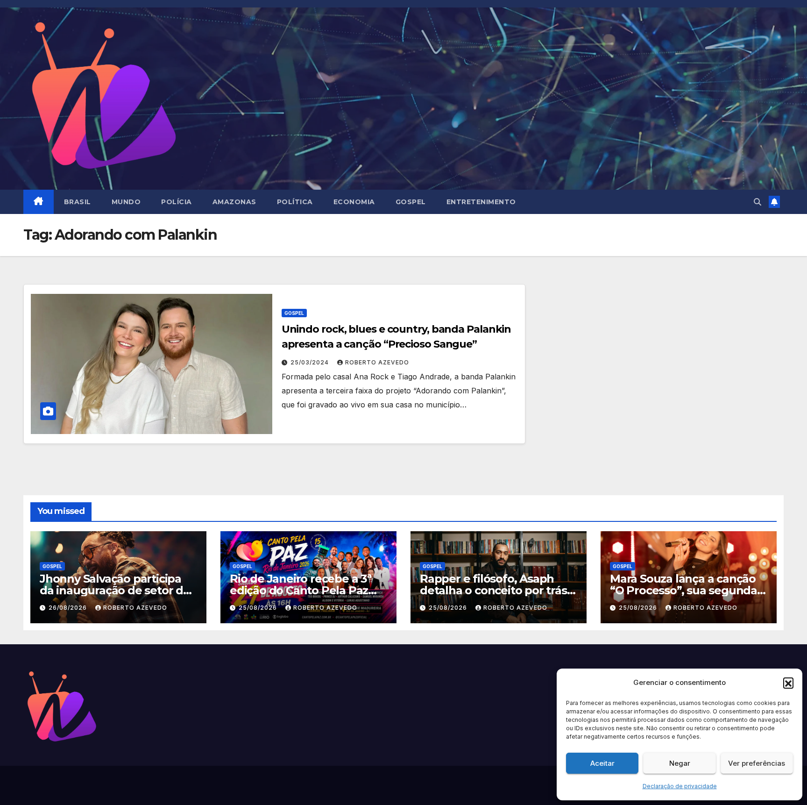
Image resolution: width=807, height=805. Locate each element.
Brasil (77, 202)
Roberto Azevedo (377, 362)
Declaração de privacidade (680, 786)
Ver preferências (756, 763)
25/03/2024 (310, 362)
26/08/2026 (69, 607)
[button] (788, 682)
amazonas (234, 202)
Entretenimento (481, 202)
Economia (354, 202)
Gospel (411, 202)
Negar (679, 763)
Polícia (176, 202)
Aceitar (602, 763)
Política (295, 202)
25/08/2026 (259, 607)
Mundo (126, 202)
